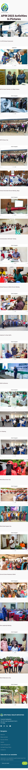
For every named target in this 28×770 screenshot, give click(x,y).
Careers (2, 742)
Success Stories (4, 739)
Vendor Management (5, 744)
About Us (3, 734)
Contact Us (3, 749)
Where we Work (4, 737)
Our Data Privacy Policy (6, 747)
